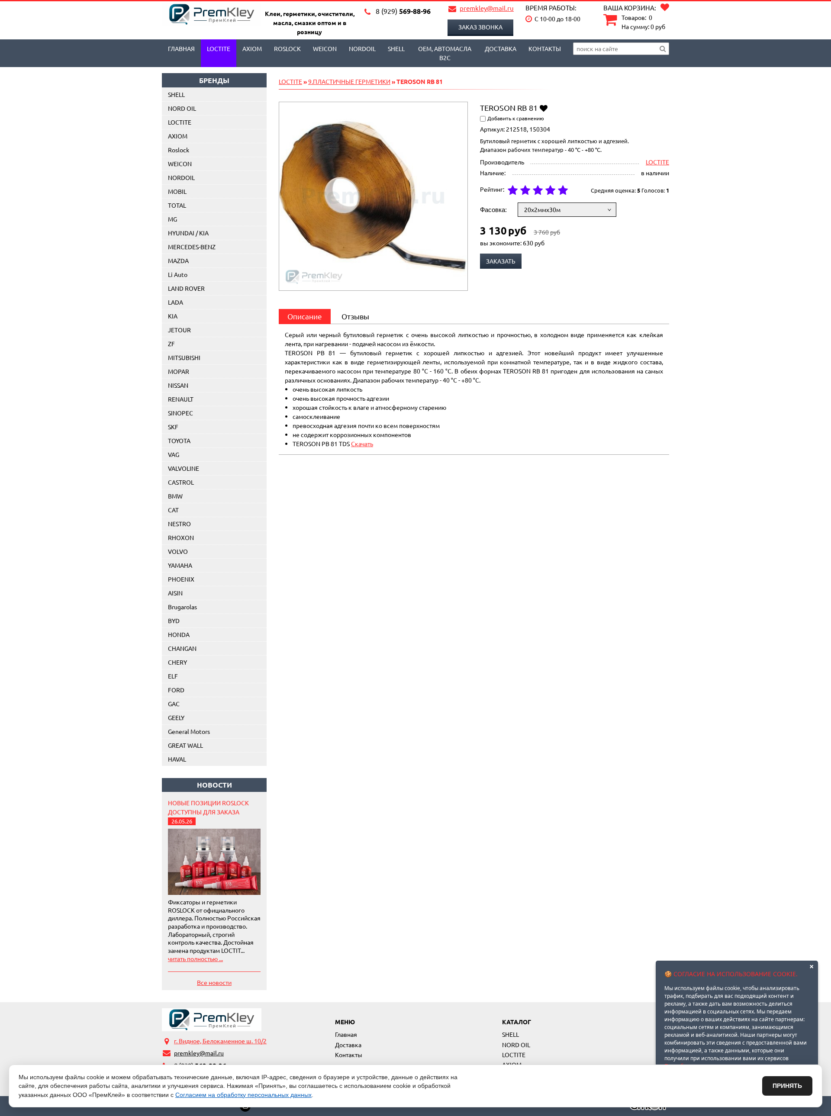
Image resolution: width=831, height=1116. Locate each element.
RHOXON (181, 537)
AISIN (175, 593)
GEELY (176, 717)
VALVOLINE (183, 468)
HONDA (179, 634)
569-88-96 (403, 11)
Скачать (362, 443)
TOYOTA (179, 440)
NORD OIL (182, 108)
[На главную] (211, 1019)
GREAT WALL (185, 745)
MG (172, 219)
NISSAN (178, 385)
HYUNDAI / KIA (188, 233)
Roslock (287, 48)
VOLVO (178, 551)
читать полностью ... (195, 958)
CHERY (177, 662)
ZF (171, 343)
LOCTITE (218, 48)
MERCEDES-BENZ (192, 247)
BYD (174, 620)
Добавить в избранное (543, 107)
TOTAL (177, 205)
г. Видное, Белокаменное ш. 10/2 (220, 1041)
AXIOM (252, 48)
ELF (173, 676)
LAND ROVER (186, 288)
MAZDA (178, 260)
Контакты (544, 48)
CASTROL (181, 482)
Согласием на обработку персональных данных (243, 1094)
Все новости (214, 982)
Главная (181, 48)
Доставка (500, 48)
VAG (173, 454)
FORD (176, 690)
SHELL (176, 94)
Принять (787, 1085)
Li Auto (177, 274)
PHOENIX (181, 579)
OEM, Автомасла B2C (444, 53)
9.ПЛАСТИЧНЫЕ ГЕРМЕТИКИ (349, 81)
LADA (175, 302)
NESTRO (179, 523)
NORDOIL (362, 48)
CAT (173, 510)
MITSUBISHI (184, 357)
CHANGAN (182, 648)
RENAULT (180, 399)
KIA (172, 316)
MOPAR (178, 371)
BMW (175, 496)
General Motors (189, 731)
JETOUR (179, 330)
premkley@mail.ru (487, 8)
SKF (173, 427)
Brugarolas (182, 607)
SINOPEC (180, 413)
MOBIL (177, 191)
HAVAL (177, 759)
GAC (174, 704)
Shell (396, 48)
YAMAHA (180, 565)
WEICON (325, 48)
